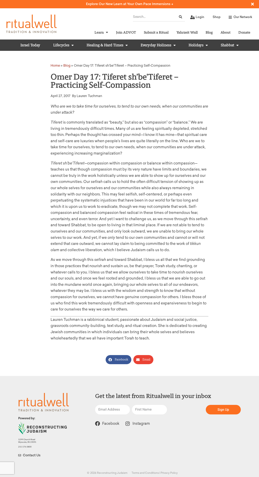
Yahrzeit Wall (187, 32)
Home (55, 65)
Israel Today (30, 45)
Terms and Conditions (145, 472)
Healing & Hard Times (105, 45)
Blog (209, 32)
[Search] (180, 17)
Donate (244, 32)
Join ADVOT (126, 32)
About (225, 32)
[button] (118, 359)
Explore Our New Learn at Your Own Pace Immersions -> (129, 4)
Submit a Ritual (156, 32)
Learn (99, 32)
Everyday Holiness (156, 45)
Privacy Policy (169, 472)
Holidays (196, 45)
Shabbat (227, 45)
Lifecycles (61, 45)
